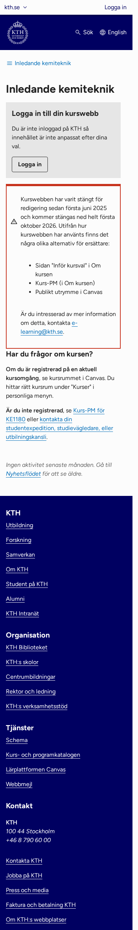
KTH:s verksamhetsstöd (36, 706)
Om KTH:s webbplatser (36, 919)
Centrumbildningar (30, 676)
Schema (17, 739)
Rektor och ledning (31, 691)
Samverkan (20, 554)
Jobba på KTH (24, 875)
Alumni (15, 598)
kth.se (12, 7)
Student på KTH (27, 584)
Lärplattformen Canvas (36, 769)
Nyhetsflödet (23, 473)
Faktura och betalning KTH (41, 904)
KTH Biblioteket (26, 647)
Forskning (18, 539)
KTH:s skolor (22, 662)
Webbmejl (19, 784)
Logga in (116, 7)
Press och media (27, 890)
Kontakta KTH (24, 860)
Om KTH (17, 569)
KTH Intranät (22, 613)
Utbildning (19, 525)
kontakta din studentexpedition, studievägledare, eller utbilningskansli (59, 428)
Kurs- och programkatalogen (43, 754)
